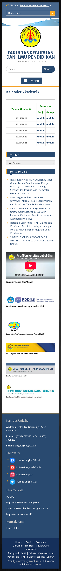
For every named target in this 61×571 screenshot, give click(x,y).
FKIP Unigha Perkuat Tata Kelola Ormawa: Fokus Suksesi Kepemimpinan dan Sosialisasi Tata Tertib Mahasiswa (31, 201)
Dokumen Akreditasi (23, 546)
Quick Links (14, 13)
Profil (28, 542)
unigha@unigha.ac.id (25, 445)
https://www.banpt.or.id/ (19, 514)
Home (18, 542)
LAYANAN (43, 546)
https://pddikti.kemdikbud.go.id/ (22, 502)
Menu (35, 81)
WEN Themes (34, 564)
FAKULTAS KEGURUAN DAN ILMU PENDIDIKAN (30, 55)
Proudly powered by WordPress (24, 561)
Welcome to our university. (35, 5)
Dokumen (40, 542)
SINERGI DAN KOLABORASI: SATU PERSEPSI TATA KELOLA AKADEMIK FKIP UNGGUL (32, 241)
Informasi (31, 549)
